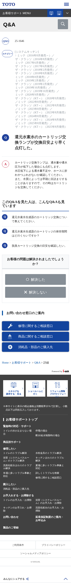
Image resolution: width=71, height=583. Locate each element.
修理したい (9, 448)
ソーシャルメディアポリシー (35, 553)
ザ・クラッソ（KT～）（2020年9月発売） (41, 98)
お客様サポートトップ (21, 419)
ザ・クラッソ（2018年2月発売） (35, 69)
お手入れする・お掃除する (18, 495)
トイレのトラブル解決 (15, 453)
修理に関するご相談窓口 (35, 326)
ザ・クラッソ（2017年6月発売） (35, 66)
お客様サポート (21, 362)
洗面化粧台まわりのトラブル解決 (17, 467)
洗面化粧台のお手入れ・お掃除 (50, 509)
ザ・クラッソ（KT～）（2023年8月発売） (41, 112)
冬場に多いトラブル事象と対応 (17, 474)
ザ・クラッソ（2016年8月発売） (35, 59)
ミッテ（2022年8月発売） (34, 101)
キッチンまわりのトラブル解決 (50, 459)
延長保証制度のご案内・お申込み (50, 518)
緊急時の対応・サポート (17, 426)
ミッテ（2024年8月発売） (34, 116)
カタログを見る (51, 13)
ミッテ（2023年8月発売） (34, 108)
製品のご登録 (11, 527)
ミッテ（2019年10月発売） (31, 87)
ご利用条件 (18, 545)
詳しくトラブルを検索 (47, 473)
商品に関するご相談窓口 (35, 336)
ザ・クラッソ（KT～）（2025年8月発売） (41, 126)
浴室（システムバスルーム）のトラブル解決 (16, 459)
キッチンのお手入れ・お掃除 (17, 509)
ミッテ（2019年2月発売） (31, 80)
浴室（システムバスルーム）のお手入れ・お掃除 (49, 501)
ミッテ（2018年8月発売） (31, 77)
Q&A (37, 362)
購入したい (9, 484)
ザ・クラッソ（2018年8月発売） (35, 73)
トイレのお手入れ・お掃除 (17, 500)
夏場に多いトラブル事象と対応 (50, 467)
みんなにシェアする (14, 579)
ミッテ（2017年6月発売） (31, 62)
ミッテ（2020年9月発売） (31, 94)
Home (5, 362)
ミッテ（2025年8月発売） (34, 123)
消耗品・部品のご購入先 (35, 347)
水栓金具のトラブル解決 (49, 453)
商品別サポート (12, 441)
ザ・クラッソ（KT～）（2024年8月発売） (41, 119)
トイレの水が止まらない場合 (17, 432)
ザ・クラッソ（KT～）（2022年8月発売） (41, 105)
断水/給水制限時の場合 (48, 435)
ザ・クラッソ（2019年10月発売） (36, 91)
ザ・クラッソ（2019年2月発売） (35, 84)
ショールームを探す (59, 13)
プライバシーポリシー (53, 545)
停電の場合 (41, 430)
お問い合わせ (11, 516)
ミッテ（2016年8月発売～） (34, 55)
